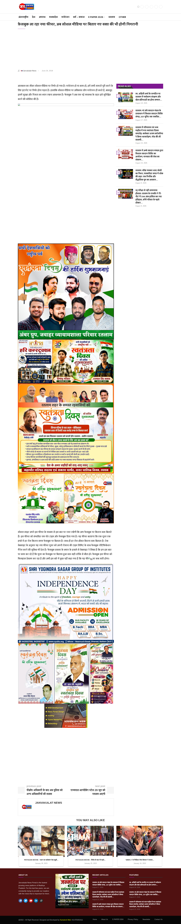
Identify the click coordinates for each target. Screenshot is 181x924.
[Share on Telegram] (51, 77)
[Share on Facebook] (33, 77)
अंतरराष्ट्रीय (23, 17)
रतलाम (111, 17)
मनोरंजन (65, 17)
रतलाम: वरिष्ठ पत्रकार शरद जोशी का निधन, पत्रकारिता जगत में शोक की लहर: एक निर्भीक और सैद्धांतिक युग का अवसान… (149, 175)
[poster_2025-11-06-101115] (65, 705)
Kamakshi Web (65, 920)
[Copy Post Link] (56, 77)
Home (95, 919)
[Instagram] (151, 6)
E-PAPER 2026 (95, 17)
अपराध (42, 17)
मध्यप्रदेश (53, 17)
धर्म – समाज (79, 17)
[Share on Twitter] (39, 77)
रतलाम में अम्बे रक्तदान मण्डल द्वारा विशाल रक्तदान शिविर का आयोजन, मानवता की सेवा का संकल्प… (149, 155)
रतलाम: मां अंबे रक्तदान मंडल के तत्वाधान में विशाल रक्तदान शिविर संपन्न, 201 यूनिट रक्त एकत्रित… (149, 113)
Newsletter (146, 919)
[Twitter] (146, 6)
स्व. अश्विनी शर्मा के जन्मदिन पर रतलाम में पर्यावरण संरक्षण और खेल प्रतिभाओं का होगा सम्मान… (148, 97)
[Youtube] (161, 6)
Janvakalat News (30, 71)
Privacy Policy (133, 919)
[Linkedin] (156, 6)
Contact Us (159, 919)
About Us (104, 919)
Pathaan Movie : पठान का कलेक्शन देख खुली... (41, 860)
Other (122, 17)
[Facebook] (142, 6)
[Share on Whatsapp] (45, 77)
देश (33, 17)
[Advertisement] (90, 50)
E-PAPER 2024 (117, 919)
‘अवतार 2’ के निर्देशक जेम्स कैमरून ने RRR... (139, 860)
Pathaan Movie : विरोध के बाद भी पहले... (90, 860)
